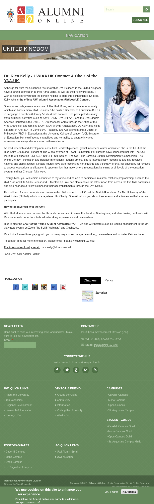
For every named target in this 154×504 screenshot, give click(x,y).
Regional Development (19, 404)
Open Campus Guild (120, 436)
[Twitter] (25, 289)
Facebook (57, 370)
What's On (63, 415)
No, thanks (129, 491)
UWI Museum (65, 456)
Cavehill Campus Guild (121, 426)
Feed (95, 370)
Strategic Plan (14, 415)
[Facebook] (15, 289)
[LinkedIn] (54, 289)
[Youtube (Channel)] (63, 289)
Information (63, 404)
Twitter (66, 370)
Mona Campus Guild (120, 431)
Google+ (76, 370)
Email (8, 339)
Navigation (77, 36)
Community (63, 399)
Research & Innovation (19, 410)
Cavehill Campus (118, 394)
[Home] (45, 15)
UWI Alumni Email (67, 451)
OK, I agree (111, 491)
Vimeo (85, 370)
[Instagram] (44, 289)
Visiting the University (69, 410)
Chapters (90, 280)
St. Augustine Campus (121, 410)
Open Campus (116, 404)
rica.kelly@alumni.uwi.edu (79, 240)
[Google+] (34, 289)
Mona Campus (116, 399)
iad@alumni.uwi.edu (106, 344)
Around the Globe (67, 394)
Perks (109, 280)
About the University (17, 394)
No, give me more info (28, 502)
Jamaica (101, 292)
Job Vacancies (14, 399)
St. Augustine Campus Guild (124, 441)
